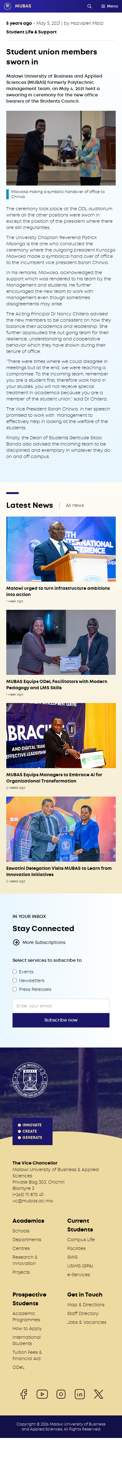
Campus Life (81, 1239)
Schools (21, 1231)
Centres (21, 1248)
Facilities (76, 1248)
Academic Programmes (26, 1317)
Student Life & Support (31, 32)
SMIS (72, 1257)
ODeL (18, 1367)
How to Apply (27, 1328)
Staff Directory (83, 1313)
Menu (112, 6)
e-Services (78, 1274)
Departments (27, 1239)
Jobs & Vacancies (86, 1322)
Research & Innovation (25, 1260)
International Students (27, 1340)
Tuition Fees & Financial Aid (27, 1355)
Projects (21, 1272)
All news (75, 505)
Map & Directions (85, 1305)
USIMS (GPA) (80, 1266)
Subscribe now (61, 1020)
